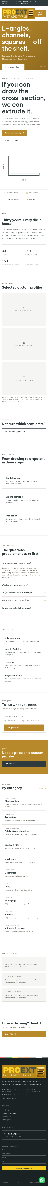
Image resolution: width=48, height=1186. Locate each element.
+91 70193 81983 (9, 1098)
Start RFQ (9, 1034)
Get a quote (40, 13)
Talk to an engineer (13, 431)
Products (5, 1110)
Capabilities (6, 1116)
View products (11, 140)
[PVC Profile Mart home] (18, 13)
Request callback (23, 1168)
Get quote (11, 727)
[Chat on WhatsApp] (42, 1180)
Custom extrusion (9, 1113)
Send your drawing (13, 133)
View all (41, 789)
